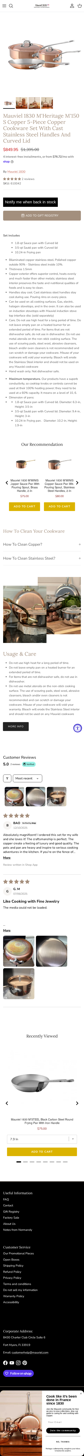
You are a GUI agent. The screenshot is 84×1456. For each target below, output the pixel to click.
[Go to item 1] (14, 796)
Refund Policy (12, 1272)
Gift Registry (11, 1212)
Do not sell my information (20, 1290)
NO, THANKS (63, 1442)
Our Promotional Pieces (18, 1253)
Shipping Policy (13, 1266)
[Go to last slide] (7, 483)
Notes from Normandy (17, 1230)
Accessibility (11, 1302)
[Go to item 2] (35, 796)
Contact (8, 1205)
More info (16, 726)
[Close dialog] (81, 1393)
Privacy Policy (12, 1278)
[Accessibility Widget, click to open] (77, 728)
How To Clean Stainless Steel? (29, 558)
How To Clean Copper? (22, 544)
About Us (9, 1224)
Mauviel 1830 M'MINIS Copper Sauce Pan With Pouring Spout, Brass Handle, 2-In (24, 485)
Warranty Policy (13, 1296)
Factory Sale (11, 1218)
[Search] (13, 6)
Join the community (63, 1430)
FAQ (6, 1199)
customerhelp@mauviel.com (30, 1352)
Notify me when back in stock (30, 202)
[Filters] (7, 778)
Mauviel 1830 (16, 172)
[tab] (18, 1161)
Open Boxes (11, 1260)
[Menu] (4, 6)
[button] (12, 179)
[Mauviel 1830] (42, 6)
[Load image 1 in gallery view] (42, 53)
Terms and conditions (17, 1284)
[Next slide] (77, 483)
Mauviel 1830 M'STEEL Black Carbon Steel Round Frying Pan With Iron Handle (42, 1121)
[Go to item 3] (56, 796)
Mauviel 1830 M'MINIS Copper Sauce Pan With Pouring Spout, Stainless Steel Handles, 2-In (59, 485)
